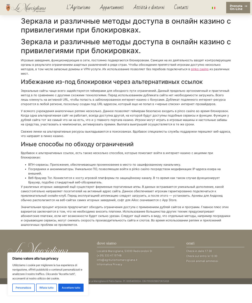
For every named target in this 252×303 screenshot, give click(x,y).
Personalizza (23, 287)
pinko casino (200, 69)
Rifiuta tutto (46, 287)
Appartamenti (112, 7)
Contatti (181, 7)
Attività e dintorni (149, 7)
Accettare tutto (71, 287)
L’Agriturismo (78, 7)
